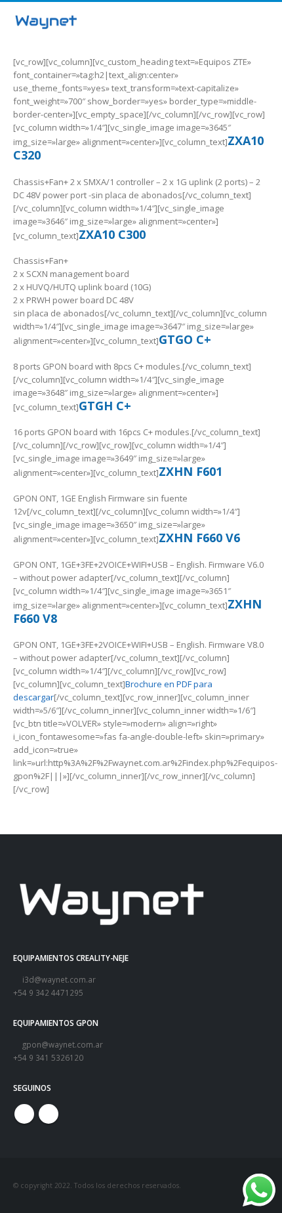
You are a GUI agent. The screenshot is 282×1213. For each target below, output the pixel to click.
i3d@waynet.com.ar (58, 979)
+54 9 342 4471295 (48, 992)
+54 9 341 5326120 (48, 1057)
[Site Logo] (46, 22)
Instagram (48, 1114)
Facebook (24, 1114)
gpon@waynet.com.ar (61, 1044)
